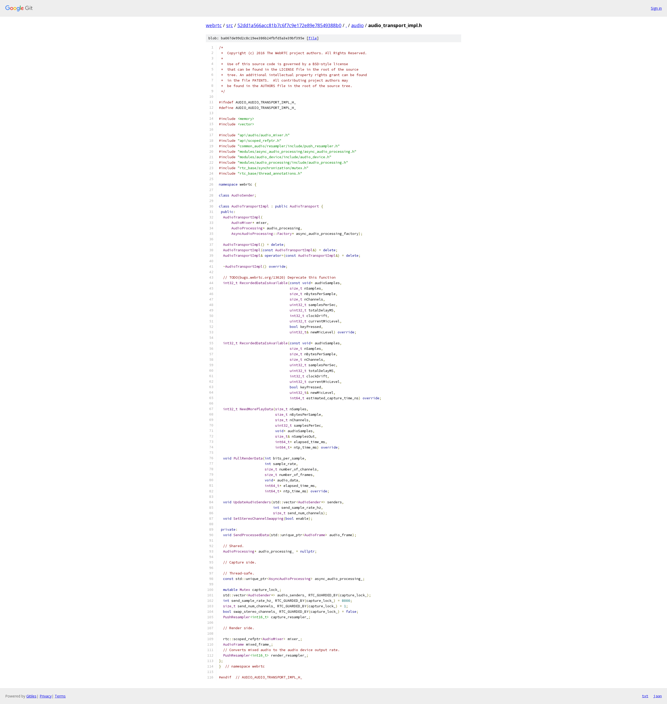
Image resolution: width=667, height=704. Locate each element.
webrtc (214, 25)
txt (645, 696)
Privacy (46, 696)
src (229, 25)
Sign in (656, 8)
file (312, 38)
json (657, 696)
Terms (60, 696)
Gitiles (31, 696)
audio (357, 25)
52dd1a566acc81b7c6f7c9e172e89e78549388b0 (289, 25)
